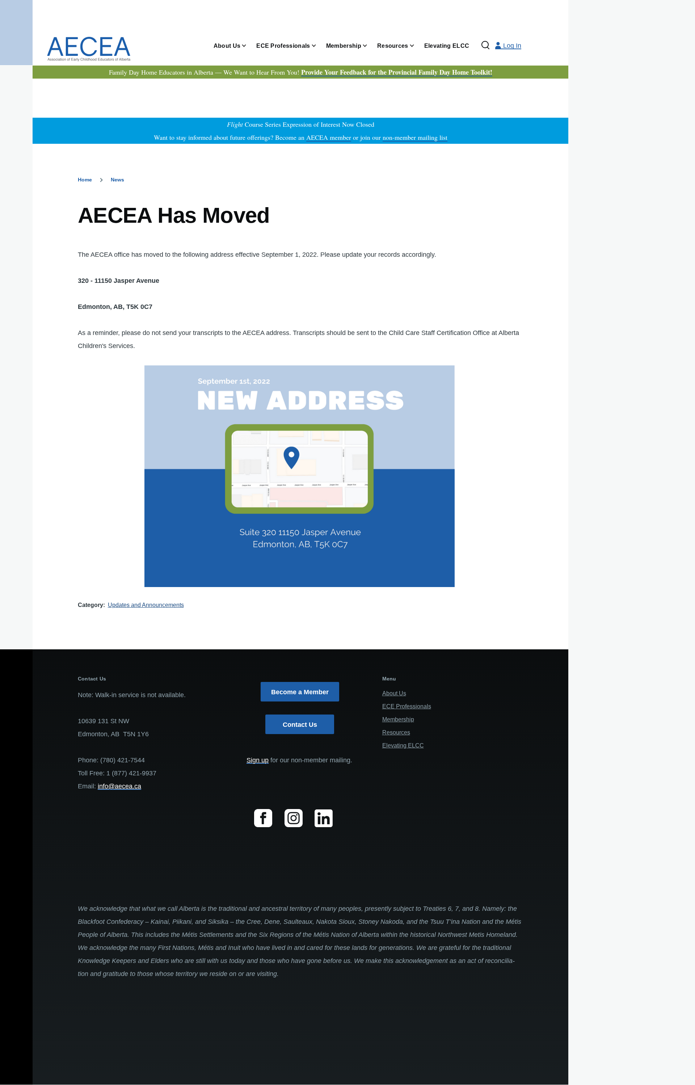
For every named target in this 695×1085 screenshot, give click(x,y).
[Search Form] (485, 45)
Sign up (258, 760)
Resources (396, 732)
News (117, 180)
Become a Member (300, 692)
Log (512, 45)
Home (85, 180)
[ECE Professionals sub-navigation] (318, 46)
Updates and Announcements (146, 605)
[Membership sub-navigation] (369, 46)
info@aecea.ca (119, 786)
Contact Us (300, 724)
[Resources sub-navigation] (416, 46)
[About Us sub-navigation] (248, 46)
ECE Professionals (406, 706)
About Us (394, 693)
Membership (398, 719)
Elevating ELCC (403, 745)
